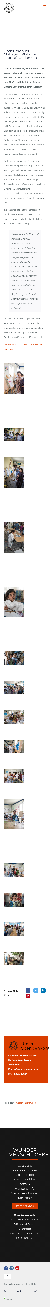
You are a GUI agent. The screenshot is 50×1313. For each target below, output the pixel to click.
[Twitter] (35, 990)
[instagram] (11, 1268)
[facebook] (6, 1268)
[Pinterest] (28, 996)
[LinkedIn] (43, 990)
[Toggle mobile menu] (44, 4)
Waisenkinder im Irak (26, 1103)
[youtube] (17, 1268)
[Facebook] (28, 990)
